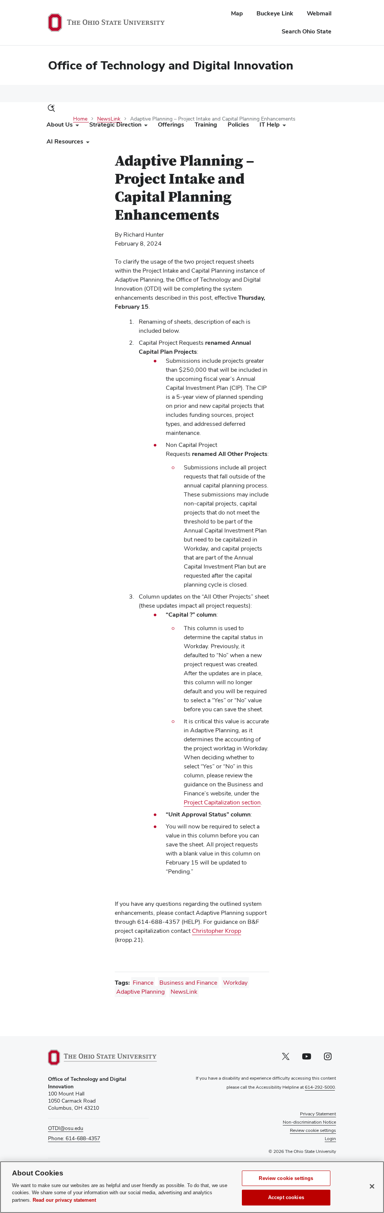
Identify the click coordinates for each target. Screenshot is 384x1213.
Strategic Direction (115, 124)
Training (206, 124)
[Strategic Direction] (144, 126)
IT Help (270, 124)
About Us (59, 124)
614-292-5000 (320, 1087)
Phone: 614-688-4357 (74, 1138)
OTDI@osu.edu (65, 1128)
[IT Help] (283, 126)
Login (330, 1139)
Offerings (171, 124)
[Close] (372, 1186)
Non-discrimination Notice (309, 1122)
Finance (143, 983)
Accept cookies (286, 1197)
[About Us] (76, 126)
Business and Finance (188, 983)
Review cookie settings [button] (313, 1130)
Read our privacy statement (64, 1200)
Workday (235, 983)
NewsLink (184, 992)
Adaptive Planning (140, 992)
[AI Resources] (86, 143)
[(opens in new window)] (102, 1057)
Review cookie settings (286, 1178)
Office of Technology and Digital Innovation (170, 65)
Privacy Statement (318, 1114)
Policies (238, 124)
